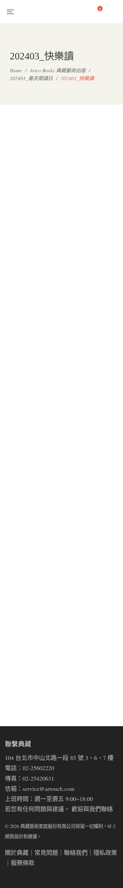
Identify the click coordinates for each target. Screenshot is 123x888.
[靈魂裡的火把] (31, 633)
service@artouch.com (48, 788)
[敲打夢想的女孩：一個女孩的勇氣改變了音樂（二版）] (31, 382)
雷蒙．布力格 (31, 214)
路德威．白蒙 (31, 326)
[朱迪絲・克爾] (92, 157)
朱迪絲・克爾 (92, 214)
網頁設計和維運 (21, 836)
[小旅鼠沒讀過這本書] (92, 378)
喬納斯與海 (31, 569)
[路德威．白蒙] (31, 270)
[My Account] (115, 11)
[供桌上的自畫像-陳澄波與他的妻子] (92, 512)
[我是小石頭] (92, 270)
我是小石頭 (92, 326)
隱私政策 (105, 852)
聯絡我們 (76, 852)
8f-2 (111, 826)
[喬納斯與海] (31, 502)
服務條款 (22, 863)
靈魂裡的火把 (31, 690)
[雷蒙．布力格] (31, 157)
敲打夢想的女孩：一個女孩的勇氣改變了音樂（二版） (30, 448)
